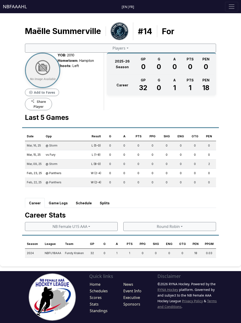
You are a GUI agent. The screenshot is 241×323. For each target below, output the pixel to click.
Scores (96, 297)
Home (95, 284)
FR (131, 6)
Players (118, 48)
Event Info (132, 291)
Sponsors (131, 304)
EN (125, 6)
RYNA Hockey (167, 289)
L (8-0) (96, 164)
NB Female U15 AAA (69, 226)
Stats (94, 304)
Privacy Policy (192, 301)
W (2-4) (96, 173)
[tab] (35, 203)
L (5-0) (96, 145)
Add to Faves (42, 92)
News (128, 284)
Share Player (38, 104)
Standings (99, 310)
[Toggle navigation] (231, 6)
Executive (131, 297)
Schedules (99, 291)
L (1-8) (96, 154)
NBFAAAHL (15, 6)
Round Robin (168, 226)
